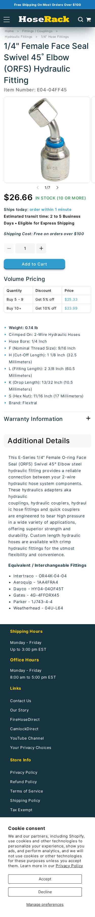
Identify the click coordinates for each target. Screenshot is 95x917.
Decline (45, 891)
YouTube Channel (27, 738)
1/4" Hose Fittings (55, 36)
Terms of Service (26, 791)
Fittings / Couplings (37, 31)
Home (9, 31)
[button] (6, 19)
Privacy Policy (69, 865)
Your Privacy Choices (30, 747)
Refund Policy (23, 781)
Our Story (19, 710)
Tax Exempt (21, 809)
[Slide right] (57, 187)
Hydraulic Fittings (18, 36)
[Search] (80, 19)
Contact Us (20, 700)
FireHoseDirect (25, 719)
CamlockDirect (24, 728)
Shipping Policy (25, 800)
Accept (45, 879)
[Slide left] (37, 187)
